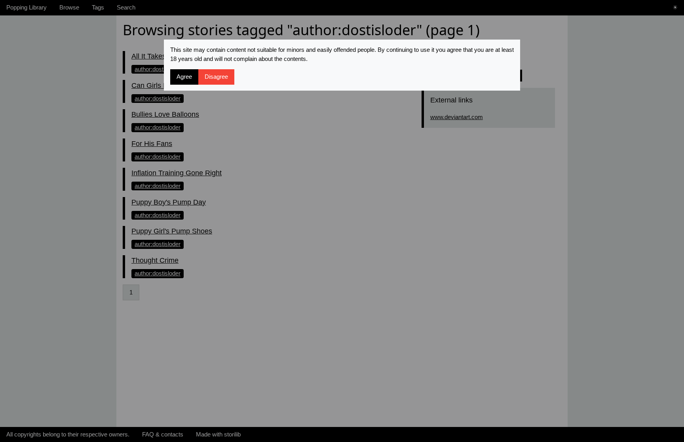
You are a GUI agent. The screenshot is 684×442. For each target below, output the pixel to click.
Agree (184, 76)
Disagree (216, 76)
